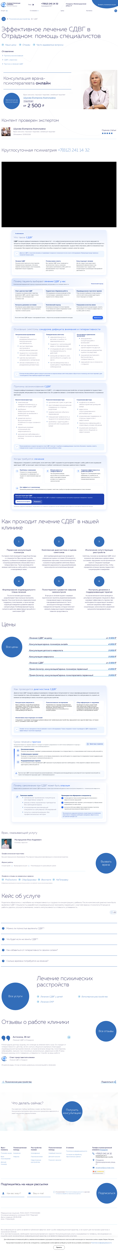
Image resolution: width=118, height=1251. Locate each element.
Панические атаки (37, 1156)
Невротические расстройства (36, 1161)
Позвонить (37, 501)
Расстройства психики (36, 1149)
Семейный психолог (55, 1153)
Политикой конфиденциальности (75, 1192)
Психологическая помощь (55, 1149)
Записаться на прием (23, 501)
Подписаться (106, 1193)
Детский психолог (54, 1156)
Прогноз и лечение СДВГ (13, 64)
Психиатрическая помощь (20, 1149)
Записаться (98, 317)
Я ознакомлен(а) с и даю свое (73, 1192)
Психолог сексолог (55, 1160)
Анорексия (16, 1153)
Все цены (12, 647)
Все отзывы (106, 1031)
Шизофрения (35, 1153)
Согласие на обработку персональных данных (74, 1155)
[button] (69, 1037)
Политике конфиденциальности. (101, 1243)
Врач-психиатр (4, 1149)
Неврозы (16, 1156)
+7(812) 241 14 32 (74, 150)
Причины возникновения (13, 56)
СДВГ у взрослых (10, 60)
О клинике (70, 1148)
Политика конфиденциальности (76, 1151)
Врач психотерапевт (6, 1157)
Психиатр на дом (6, 1153)
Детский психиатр (4, 1163)
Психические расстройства (19, 19)
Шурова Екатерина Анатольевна (29, 129)
